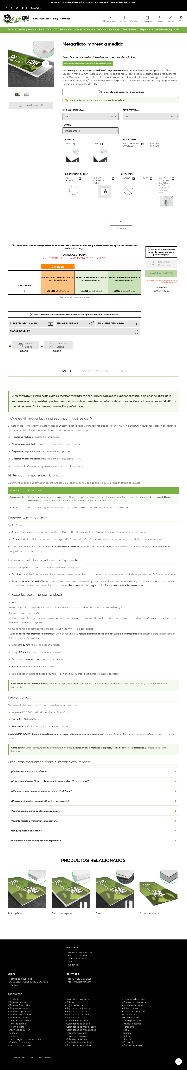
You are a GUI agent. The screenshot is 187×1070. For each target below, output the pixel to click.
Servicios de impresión (80, 953)
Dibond (127, 1033)
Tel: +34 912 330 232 (79, 979)
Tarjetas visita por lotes (21, 1015)
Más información (94, 371)
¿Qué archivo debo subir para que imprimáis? (36, 841)
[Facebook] (5, 8)
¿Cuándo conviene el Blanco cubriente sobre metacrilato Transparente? (50, 781)
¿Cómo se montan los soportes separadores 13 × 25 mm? (41, 791)
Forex (99, 913)
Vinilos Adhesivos (132, 1024)
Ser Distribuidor (42, 19)
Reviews (123, 371)
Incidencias (74, 965)
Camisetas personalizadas (80, 1042)
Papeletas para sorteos (135, 1002)
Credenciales (130, 1015)
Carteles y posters (19, 1042)
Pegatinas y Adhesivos (78, 1009)
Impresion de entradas (135, 999)
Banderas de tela (132, 1045)
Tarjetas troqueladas (20, 1021)
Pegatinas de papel (76, 1012)
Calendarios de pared (77, 1021)
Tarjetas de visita (18, 1002)
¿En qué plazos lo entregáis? (26, 831)
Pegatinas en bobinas (77, 1015)
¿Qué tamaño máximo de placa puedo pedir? (35, 811)
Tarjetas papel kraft (19, 1012)
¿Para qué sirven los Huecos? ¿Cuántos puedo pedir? (40, 801)
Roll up (127, 1036)
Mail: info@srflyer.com (79, 982)
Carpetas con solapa (77, 1036)
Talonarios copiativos (77, 999)
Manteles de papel (133, 1005)
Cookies (13, 985)
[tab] (65, 371)
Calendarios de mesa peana (81, 1030)
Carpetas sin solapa (76, 1033)
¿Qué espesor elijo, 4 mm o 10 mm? (30, 771)
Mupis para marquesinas (22, 1045)
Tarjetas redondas (19, 1009)
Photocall (128, 1042)
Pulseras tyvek (131, 1009)
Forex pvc (128, 1027)
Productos (14, 999)
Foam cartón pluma (62, 913)
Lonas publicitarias (133, 1021)
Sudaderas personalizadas (80, 1045)
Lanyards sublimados (134, 1012)
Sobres (70, 1002)
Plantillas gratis (76, 959)
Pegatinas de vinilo (76, 1018)
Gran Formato (131, 1018)
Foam (126, 1030)
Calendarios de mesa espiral (81, 1027)
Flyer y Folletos (17, 1027)
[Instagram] (16, 8)
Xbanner (128, 1039)
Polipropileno (15, 913)
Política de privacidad (20, 979)
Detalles (65, 371)
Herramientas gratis (78, 956)
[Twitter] (10, 8)
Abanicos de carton (19, 1030)
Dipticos (13, 1033)
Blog (55, 19)
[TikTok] (21, 8)
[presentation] (45, 64)
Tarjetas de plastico (19, 1018)
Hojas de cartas (74, 1005)
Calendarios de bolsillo (78, 1024)
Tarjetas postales (18, 1024)
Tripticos (13, 1036)
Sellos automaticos (76, 1039)
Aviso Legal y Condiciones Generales (28, 982)
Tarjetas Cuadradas (19, 1005)
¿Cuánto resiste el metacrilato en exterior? (34, 821)
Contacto (65, 19)
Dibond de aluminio (150, 913)
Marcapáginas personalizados (25, 1039)
